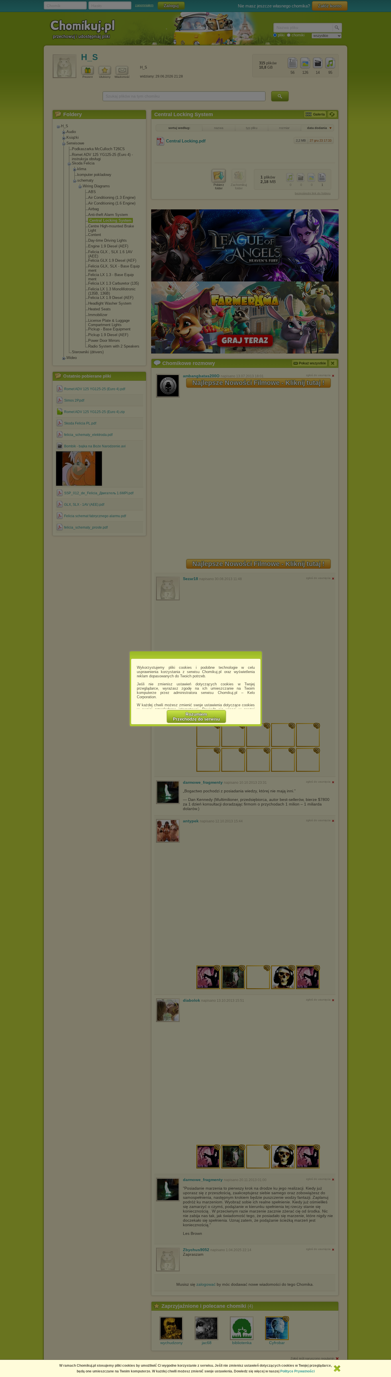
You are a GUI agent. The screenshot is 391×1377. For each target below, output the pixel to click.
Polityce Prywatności (297, 1371)
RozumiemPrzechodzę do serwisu (196, 716)
